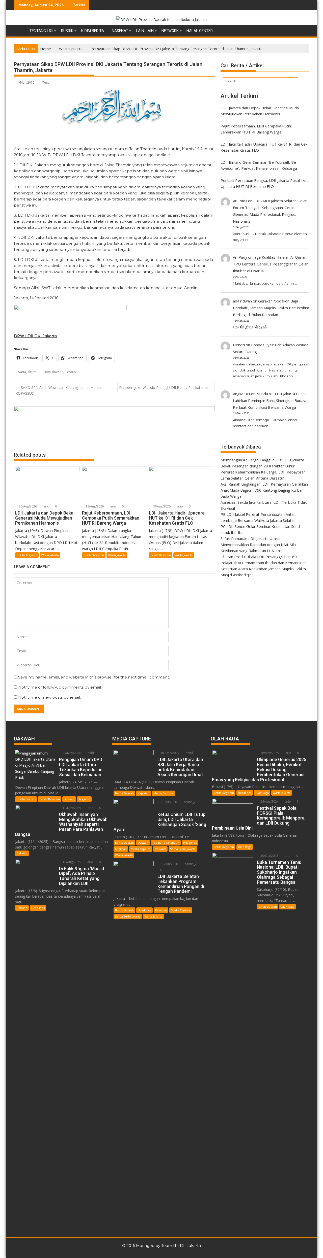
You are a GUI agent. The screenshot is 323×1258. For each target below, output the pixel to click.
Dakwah (69, 799)
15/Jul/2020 (168, 802)
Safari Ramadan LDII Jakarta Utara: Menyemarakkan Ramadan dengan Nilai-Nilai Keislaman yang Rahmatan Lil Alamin (259, 544)
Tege (45, 82)
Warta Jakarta (27, 372)
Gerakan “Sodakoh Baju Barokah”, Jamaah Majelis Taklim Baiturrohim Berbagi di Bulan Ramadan (271, 307)
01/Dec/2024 (169, 753)
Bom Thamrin (53, 372)
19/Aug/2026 (94, 506)
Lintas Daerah (267, 906)
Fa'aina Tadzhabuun (165, 842)
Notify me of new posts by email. (49, 697)
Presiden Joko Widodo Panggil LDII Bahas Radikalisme (163, 387)
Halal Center (199, 30)
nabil (91, 753)
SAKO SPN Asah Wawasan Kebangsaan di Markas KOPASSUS (59, 390)
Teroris (70, 372)
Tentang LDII (41, 30)
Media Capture (163, 793)
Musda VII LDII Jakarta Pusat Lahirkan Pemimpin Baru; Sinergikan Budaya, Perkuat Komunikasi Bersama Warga (270, 400)
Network (170, 30)
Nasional (160, 849)
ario (46, 506)
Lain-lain (145, 30)
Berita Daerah (26, 799)
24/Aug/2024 (269, 801)
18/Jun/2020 (169, 864)
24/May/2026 (71, 753)
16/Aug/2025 (71, 862)
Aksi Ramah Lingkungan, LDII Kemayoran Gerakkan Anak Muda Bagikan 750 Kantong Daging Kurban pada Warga (264, 490)
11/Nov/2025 (71, 808)
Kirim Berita (92, 30)
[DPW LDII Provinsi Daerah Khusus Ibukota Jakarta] (18, 29)
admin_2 (189, 802)
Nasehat (120, 30)
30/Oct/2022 (269, 856)
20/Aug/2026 (27, 506)
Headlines (38, 908)
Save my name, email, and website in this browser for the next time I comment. (94, 677)
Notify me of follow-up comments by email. (60, 687)
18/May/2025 (269, 753)
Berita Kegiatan (27, 555)
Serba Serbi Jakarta (183, 849)
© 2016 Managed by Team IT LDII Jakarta (161, 1245)
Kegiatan (84, 799)
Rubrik (67, 30)
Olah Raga (262, 793)
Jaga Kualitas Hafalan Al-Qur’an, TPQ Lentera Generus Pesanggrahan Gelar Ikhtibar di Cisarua (270, 264)
